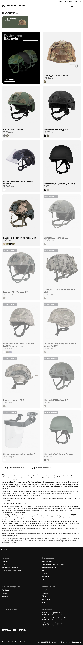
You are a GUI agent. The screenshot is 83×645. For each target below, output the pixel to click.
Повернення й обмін (49, 567)
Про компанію (47, 561)
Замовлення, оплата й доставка (53, 564)
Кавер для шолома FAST (56, 75)
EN (80, 1)
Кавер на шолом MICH (14, 400)
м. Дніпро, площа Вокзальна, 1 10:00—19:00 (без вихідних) (53, 624)
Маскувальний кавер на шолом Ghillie (59, 290)
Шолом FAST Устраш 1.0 (15, 129)
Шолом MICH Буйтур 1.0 (56, 129)
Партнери (45, 576)
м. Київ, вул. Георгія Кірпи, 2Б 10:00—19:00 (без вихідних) (52, 614)
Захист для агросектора (10, 567)
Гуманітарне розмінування (11, 570)
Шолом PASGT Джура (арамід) (59, 454)
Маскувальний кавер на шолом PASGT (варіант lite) (19, 344)
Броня (4, 564)
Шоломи (5, 561)
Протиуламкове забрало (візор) (19, 454)
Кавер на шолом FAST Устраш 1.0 (19, 238)
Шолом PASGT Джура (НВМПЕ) (59, 184)
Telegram (45, 593)
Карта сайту (76, 642)
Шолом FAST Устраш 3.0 (15, 292)
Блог (43, 570)
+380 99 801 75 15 (43, 642)
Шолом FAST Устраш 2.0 (56, 238)
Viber (44, 596)
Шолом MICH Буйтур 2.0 (56, 400)
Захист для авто (10, 609)
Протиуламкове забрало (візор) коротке (19, 182)
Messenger (46, 599)
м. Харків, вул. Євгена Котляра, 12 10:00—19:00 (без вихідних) (54, 619)
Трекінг (44, 573)
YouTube (5, 596)
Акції (44, 579)
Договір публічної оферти (61, 642)
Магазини (47, 609)
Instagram (5, 593)
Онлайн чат (46, 590)
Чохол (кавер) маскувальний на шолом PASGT (60, 344)
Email (44, 602)
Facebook (5, 590)
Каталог (6, 558)
